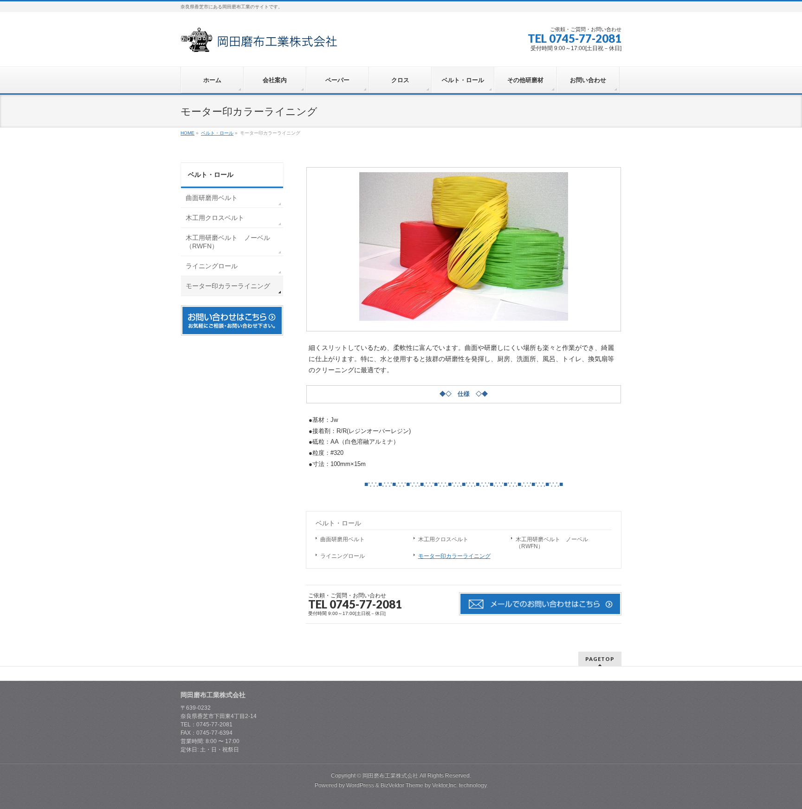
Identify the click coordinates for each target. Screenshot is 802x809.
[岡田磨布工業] (259, 42)
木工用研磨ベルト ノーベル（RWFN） (552, 543)
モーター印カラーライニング (454, 556)
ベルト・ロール (338, 523)
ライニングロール (342, 556)
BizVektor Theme (402, 785)
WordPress (360, 785)
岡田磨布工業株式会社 (390, 775)
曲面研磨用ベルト (342, 539)
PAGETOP (599, 659)
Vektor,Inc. (445, 785)
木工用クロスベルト (443, 539)
